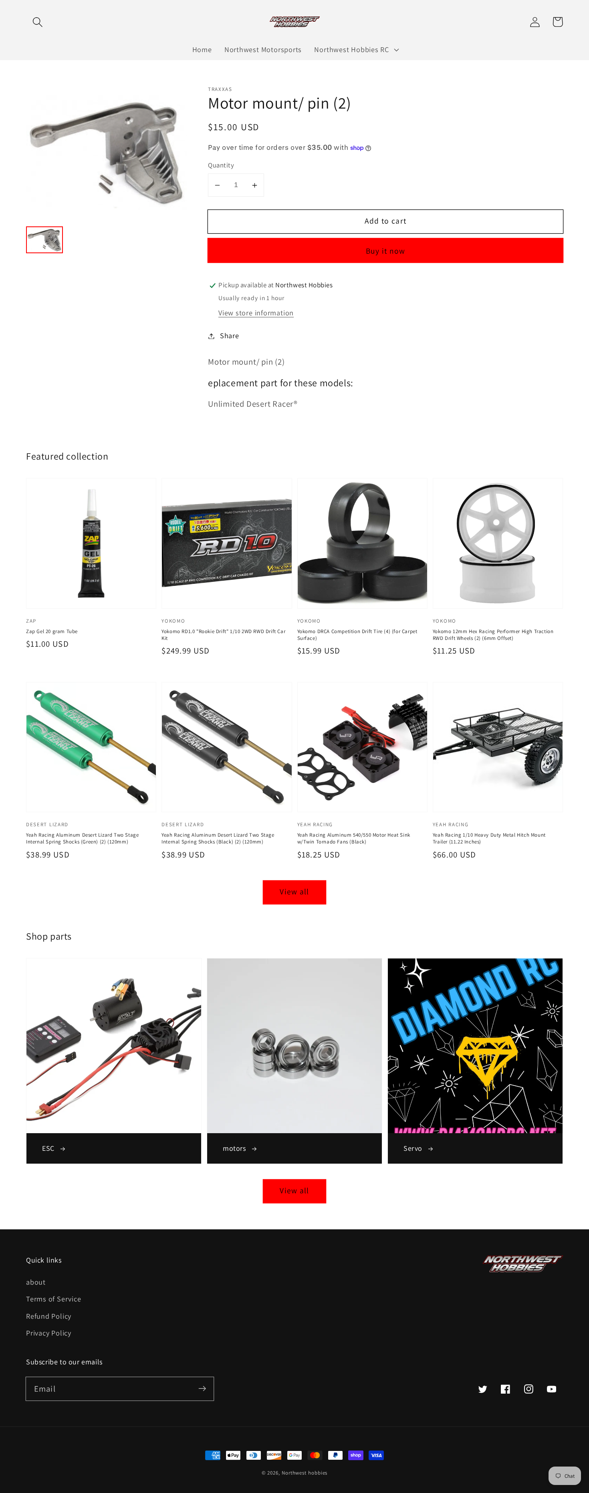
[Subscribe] (202, 1388)
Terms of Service (53, 1298)
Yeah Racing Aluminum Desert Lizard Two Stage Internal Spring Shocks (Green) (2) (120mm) (82, 838)
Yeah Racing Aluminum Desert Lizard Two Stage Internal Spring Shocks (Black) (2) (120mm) (217, 838)
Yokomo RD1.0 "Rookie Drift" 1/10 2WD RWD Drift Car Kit (223, 635)
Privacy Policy (48, 1333)
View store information (256, 313)
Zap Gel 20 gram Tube (52, 631)
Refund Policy (48, 1316)
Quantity (221, 165)
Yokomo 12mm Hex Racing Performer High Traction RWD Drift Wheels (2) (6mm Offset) (493, 635)
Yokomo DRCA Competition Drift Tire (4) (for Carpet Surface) (357, 635)
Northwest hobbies (304, 1472)
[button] (37, 21)
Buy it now (385, 251)
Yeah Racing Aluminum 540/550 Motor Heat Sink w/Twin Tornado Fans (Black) (353, 838)
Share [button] (229, 336)
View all (294, 891)
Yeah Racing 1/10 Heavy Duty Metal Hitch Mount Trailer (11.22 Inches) (489, 838)
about (36, 1282)
